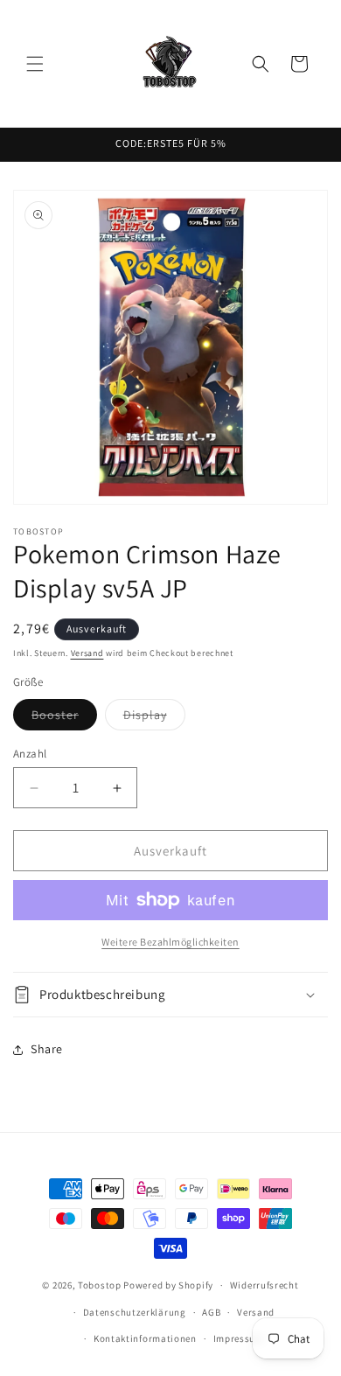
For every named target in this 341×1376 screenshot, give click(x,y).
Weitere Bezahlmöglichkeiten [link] (170, 941)
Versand (87, 653)
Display (154, 718)
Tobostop (100, 1285)
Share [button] (47, 1049)
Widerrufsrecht (264, 1285)
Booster (64, 718)
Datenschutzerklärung (134, 1312)
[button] (35, 64)
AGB (211, 1312)
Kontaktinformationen (145, 1338)
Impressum (238, 1338)
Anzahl (29, 753)
